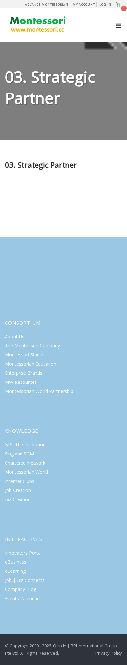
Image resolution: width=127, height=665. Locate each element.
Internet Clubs (19, 481)
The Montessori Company (32, 345)
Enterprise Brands (23, 373)
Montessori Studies (25, 355)
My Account (84, 4)
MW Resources (21, 382)
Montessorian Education (30, 364)
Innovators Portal (23, 553)
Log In (105, 4)
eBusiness (15, 562)
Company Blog (20, 589)
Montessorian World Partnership (39, 391)
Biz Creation (18, 499)
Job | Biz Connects (25, 580)
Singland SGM (19, 454)
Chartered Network (25, 463)
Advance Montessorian (46, 4)
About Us (14, 336)
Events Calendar (22, 598)
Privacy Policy (108, 653)
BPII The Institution (25, 444)
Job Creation (18, 490)
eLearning (15, 571)
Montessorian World (26, 472)
